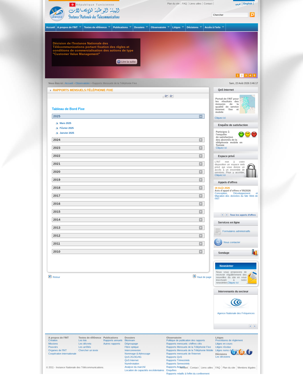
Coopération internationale (62, 353)
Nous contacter (232, 242)
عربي (238, 3)
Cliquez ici (220, 117)
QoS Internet (131, 360)
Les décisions (222, 356)
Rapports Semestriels (178, 363)
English (247, 3)
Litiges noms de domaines (229, 350)
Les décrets (85, 343)
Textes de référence (95, 27)
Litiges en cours (223, 343)
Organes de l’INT (57, 350)
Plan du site (173, 3)
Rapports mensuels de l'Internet (183, 353)
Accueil (50, 27)
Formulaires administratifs (236, 231)
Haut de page (204, 277)
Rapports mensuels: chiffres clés (184, 343)
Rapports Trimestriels (178, 360)
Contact (208, 3)
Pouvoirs (53, 347)
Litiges (176, 27)
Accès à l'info (212, 27)
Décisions (192, 27)
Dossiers (139, 27)
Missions (53, 343)
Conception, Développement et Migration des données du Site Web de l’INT (236, 196)
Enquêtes (171, 370)
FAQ (184, 3)
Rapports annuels (112, 340)
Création (52, 340)
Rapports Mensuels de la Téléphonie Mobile (189, 350)
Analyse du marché (135, 367)
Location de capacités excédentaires (144, 370)
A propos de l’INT (67, 27)
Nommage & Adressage (137, 353)
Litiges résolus (223, 347)
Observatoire (158, 27)
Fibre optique (132, 347)
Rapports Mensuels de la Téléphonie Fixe (188, 347)
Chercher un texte (88, 350)
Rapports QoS (174, 357)
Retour (56, 277)
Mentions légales (247, 367)
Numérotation (132, 363)
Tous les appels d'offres (243, 215)
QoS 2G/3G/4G (133, 357)
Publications (120, 27)
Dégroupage (131, 343)
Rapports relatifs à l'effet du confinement (187, 373)
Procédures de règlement (229, 340)
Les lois (83, 340)
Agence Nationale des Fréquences (236, 313)
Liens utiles (195, 3)
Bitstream (130, 340)
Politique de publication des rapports (185, 340)
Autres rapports (111, 343)
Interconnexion (133, 350)
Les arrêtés (85, 347)
